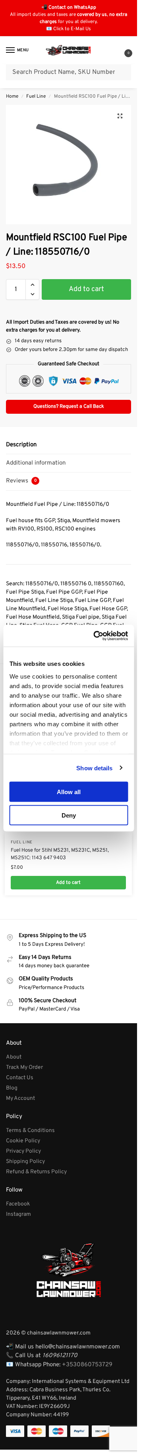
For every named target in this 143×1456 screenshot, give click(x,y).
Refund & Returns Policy (36, 1172)
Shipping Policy (25, 1161)
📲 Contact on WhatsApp (68, 7)
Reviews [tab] (21, 481)
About (13, 1057)
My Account (20, 1098)
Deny (69, 815)
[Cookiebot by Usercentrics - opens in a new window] (96, 636)
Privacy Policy (23, 1151)
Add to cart (86, 289)
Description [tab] (21, 445)
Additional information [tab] (36, 463)
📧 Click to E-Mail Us (68, 29)
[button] (122, 51)
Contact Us (19, 1077)
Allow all (69, 792)
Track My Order (24, 1067)
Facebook (18, 1204)
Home (12, 96)
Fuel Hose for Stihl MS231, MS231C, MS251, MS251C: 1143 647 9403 (60, 854)
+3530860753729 (87, 1365)
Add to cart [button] (68, 882)
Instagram (18, 1214)
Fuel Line (36, 96)
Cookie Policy (23, 1141)
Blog (11, 1088)
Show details (94, 767)
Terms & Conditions (30, 1130)
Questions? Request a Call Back (68, 406)
